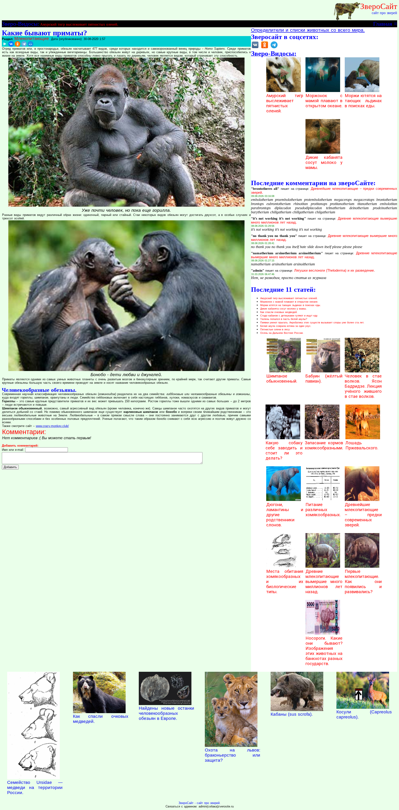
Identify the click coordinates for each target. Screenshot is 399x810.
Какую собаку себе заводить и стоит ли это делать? (284, 450)
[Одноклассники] (17, 44)
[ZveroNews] (274, 48)
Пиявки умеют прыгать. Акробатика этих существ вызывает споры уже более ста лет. (312, 322)
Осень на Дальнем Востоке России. (281, 332)
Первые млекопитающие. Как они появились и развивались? (363, 581)
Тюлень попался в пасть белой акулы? (283, 319)
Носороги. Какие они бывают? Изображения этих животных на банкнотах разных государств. (323, 651)
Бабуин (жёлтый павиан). (323, 379)
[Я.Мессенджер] (4, 44)
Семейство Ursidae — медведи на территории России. (35, 787)
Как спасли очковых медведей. (278, 312)
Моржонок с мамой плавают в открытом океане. (323, 100)
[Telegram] (24, 44)
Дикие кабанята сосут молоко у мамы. (323, 162)
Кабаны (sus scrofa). (292, 714)
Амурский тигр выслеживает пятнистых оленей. (79, 24)
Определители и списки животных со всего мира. (308, 30)
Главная (382, 23)
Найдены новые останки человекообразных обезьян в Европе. (166, 713)
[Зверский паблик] (264, 48)
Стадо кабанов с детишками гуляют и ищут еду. (289, 315)
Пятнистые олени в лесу (275, 329)
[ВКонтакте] (11, 44)
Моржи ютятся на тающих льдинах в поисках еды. (363, 100)
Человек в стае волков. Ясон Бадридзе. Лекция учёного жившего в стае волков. (363, 386)
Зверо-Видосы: (20, 23)
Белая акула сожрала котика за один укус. (285, 326)
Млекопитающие (31, 38)
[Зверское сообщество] (255, 48)
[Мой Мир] (30, 44)
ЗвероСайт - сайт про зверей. (199, 803)
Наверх (359, 689)
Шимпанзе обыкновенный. (281, 379)
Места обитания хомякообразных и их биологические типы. (284, 581)
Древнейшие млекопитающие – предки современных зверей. (363, 515)
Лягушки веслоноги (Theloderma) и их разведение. (334, 270)
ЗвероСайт (378, 6)
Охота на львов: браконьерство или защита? (232, 755)
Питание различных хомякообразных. (323, 509)
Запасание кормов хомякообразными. (324, 445)
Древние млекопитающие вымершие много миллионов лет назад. (323, 581)
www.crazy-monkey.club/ (52, 426)
